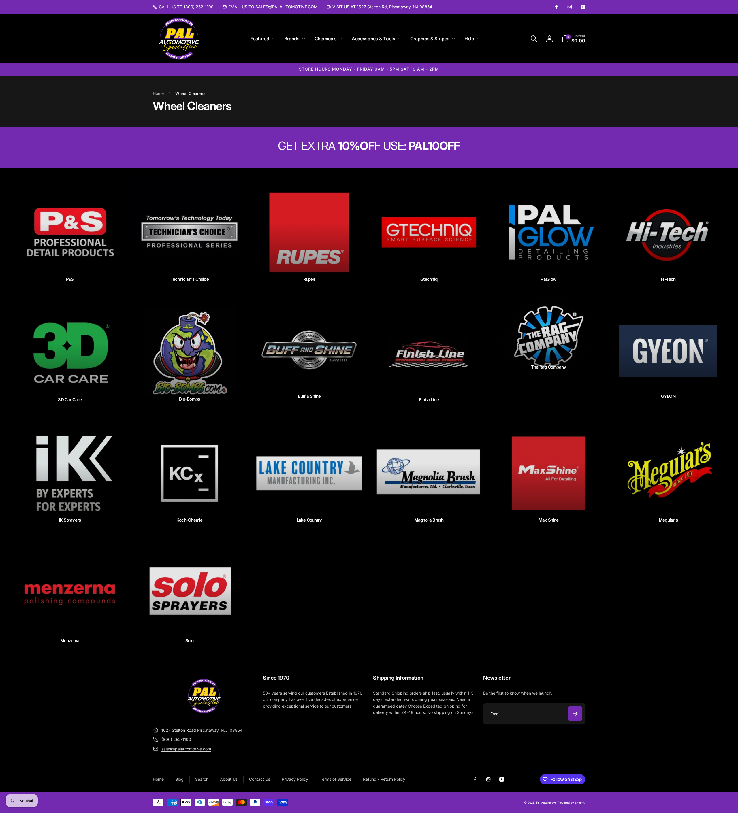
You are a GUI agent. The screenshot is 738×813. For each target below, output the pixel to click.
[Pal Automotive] (203, 716)
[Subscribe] (575, 713)
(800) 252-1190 (176, 739)
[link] (183, 7)
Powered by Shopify (571, 802)
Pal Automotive (546, 802)
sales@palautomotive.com (186, 748)
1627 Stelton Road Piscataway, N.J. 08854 (201, 730)
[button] (261, 39)
